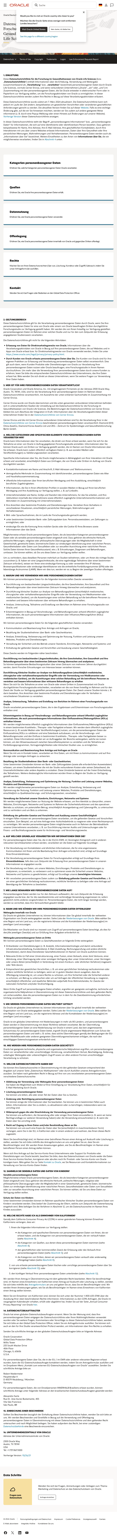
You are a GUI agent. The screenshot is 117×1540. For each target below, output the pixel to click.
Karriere (102, 1519)
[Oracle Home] (19, 5)
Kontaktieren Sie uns (46, 1523)
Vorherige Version (12, 116)
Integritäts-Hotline (28, 1523)
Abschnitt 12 (33, 1268)
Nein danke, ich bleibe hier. (61, 29)
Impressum (58, 1519)
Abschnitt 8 (48, 1259)
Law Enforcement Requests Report (83, 59)
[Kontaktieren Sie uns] (112, 5)
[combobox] (64, 5)
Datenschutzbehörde (13, 1426)
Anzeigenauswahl (90, 1519)
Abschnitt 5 (56, 1252)
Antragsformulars (37, 1284)
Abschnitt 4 (50, 139)
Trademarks (52, 59)
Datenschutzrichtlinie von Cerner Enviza (53, 414)
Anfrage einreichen (47, 1497)
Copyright (39, 59)
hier (35, 1304)
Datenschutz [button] (8, 59)
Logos (63, 59)
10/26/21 (26, 1455)
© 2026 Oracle (9, 1519)
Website (85, 107)
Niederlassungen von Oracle (80, 918)
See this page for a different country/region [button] (39, 36)
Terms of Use (25, 59)
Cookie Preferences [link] (73, 1519)
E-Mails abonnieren (10, 1523)
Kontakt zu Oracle (52, 1162)
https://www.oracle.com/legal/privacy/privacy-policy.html (35, 354)
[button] (5, 5)
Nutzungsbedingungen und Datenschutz (35, 1519)
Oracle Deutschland (12, 15)
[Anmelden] (106, 5)
